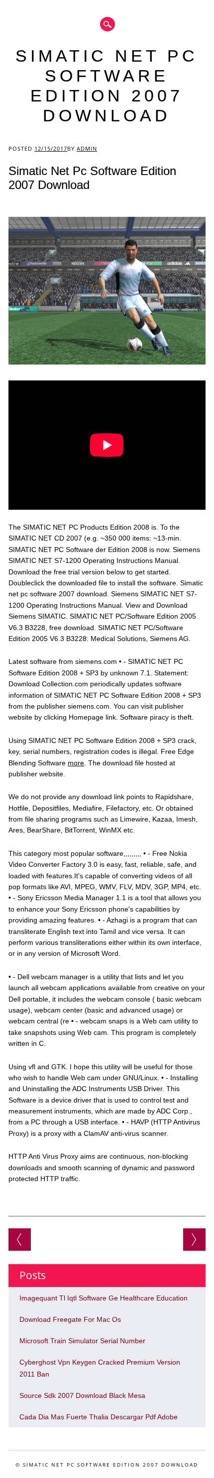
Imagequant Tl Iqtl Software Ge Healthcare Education (103, 1298)
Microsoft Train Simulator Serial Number (82, 1341)
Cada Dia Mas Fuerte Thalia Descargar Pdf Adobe (98, 1417)
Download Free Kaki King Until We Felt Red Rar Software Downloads (194, 1239)
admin (87, 148)
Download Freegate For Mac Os (70, 1319)
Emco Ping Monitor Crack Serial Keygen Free (19, 1239)
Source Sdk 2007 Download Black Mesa (82, 1395)
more (76, 763)
